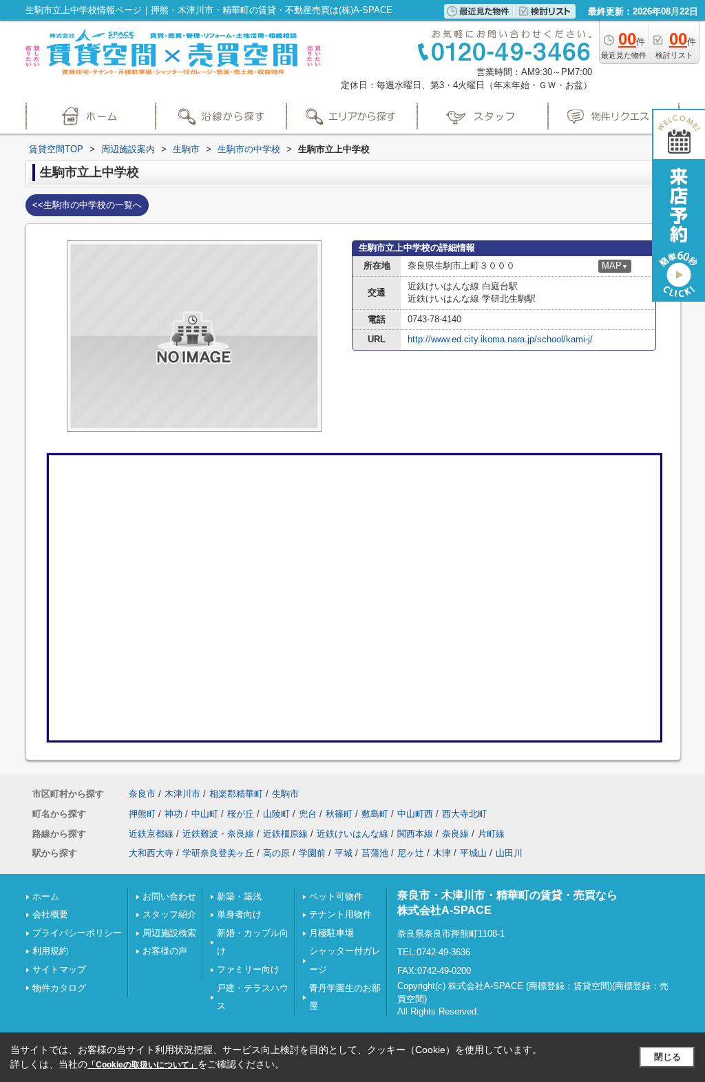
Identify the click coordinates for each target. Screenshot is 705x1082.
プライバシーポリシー (77, 933)
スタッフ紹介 (169, 914)
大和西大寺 (151, 853)
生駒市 (285, 794)
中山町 (204, 814)
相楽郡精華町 (236, 794)
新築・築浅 (239, 896)
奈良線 (455, 834)
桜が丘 (240, 814)
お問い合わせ (169, 896)
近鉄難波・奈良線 (218, 834)
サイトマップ (59, 969)
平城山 (473, 853)
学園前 (312, 853)
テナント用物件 (340, 914)
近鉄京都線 (151, 834)
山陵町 (276, 814)
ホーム (45, 896)
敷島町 (374, 814)
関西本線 (415, 834)
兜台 (308, 814)
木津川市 (182, 794)
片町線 (491, 834)
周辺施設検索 (169, 933)
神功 (173, 814)
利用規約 (50, 951)
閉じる (667, 1057)
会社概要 (50, 914)
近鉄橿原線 (285, 834)
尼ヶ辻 (410, 853)
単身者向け (239, 914)
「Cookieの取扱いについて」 (142, 1065)
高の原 (276, 853)
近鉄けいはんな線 (352, 834)
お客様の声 (165, 951)
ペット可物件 (336, 896)
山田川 (509, 853)
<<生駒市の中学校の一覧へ (87, 205)
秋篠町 (339, 814)
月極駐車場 (331, 933)
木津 (442, 853)
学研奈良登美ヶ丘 (218, 853)
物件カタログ (59, 988)
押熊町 (142, 814)
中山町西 (415, 814)
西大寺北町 (464, 814)
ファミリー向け (248, 969)
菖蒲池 (374, 853)
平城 (343, 853)
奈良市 (142, 794)
